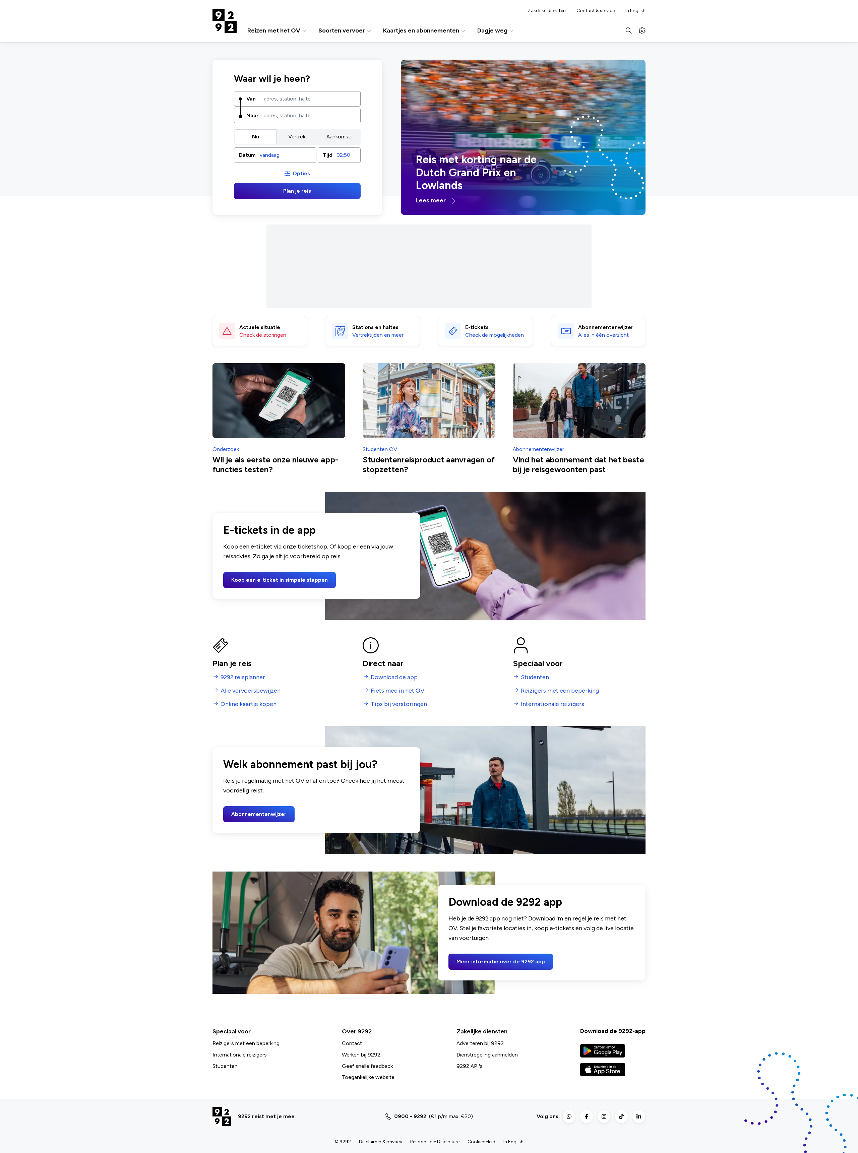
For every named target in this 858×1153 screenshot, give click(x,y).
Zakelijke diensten (547, 10)
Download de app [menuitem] (394, 677)
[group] (297, 137)
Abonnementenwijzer (259, 814)
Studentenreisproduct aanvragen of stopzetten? (429, 464)
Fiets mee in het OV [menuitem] (397, 690)
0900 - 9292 (410, 1116)
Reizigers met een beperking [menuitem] (560, 690)
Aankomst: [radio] (338, 136)
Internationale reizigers (239, 1054)
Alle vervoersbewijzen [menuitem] (251, 690)
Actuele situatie (259, 327)
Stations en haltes (375, 327)
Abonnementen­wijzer (605, 327)
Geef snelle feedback (367, 1066)
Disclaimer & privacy (380, 1142)
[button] (275, 155)
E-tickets (477, 327)
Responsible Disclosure (434, 1142)
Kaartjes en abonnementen (421, 30)
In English (635, 10)
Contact (352, 1043)
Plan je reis (297, 191)
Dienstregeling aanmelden (487, 1054)
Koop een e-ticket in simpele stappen (279, 580)
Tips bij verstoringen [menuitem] (399, 704)
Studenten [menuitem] (535, 677)
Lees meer (431, 200)
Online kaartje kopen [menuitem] (249, 704)
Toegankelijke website (368, 1077)
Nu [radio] (255, 136)
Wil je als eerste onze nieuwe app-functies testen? (275, 464)
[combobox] (310, 98)
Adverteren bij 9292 (480, 1043)
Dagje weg (492, 30)
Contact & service (595, 10)
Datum (247, 155)
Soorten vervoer (341, 30)
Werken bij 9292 (361, 1054)
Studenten (225, 1066)
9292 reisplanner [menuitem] (243, 677)
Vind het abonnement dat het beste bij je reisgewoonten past (578, 464)
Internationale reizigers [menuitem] (552, 704)
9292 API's (469, 1066)
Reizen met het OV (273, 30)
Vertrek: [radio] (297, 136)
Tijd (327, 155)
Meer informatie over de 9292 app (500, 961)
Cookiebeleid (481, 1142)
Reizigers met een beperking (246, 1043)
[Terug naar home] (224, 21)
